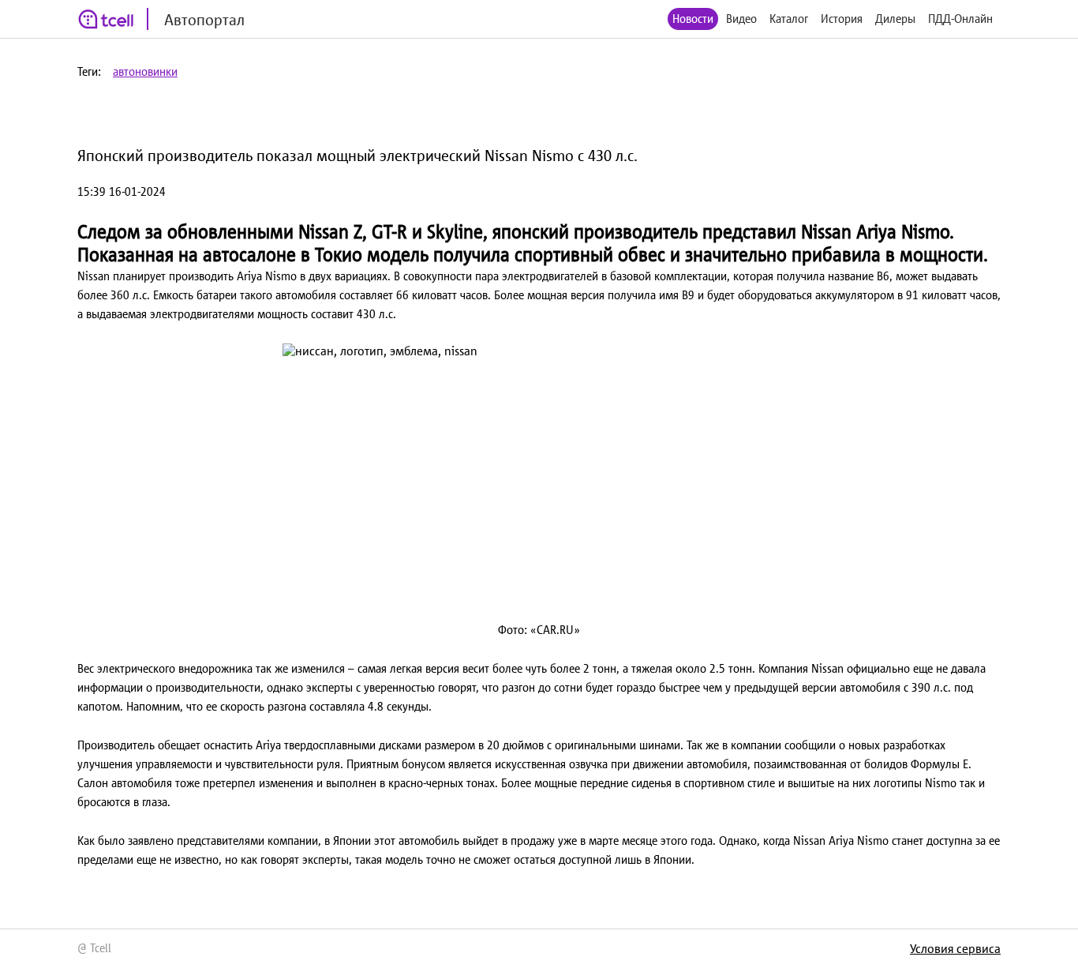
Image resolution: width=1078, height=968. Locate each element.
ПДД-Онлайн (960, 18)
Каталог (788, 18)
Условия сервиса (955, 948)
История (842, 18)
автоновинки (145, 71)
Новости (692, 18)
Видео (741, 18)
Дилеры (895, 18)
